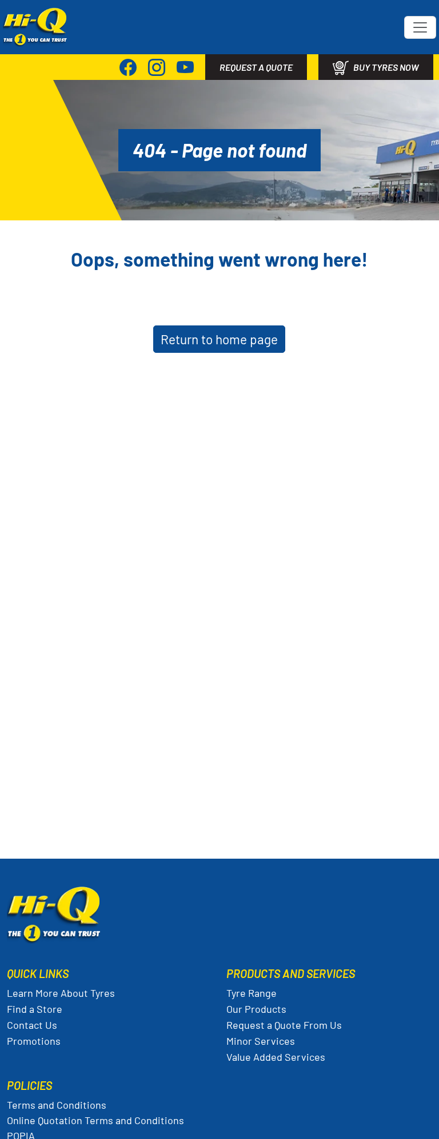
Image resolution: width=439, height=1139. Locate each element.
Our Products (256, 1009)
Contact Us (32, 1025)
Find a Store (34, 1009)
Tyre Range (251, 993)
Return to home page (219, 339)
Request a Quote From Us (284, 1025)
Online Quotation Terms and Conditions (95, 1120)
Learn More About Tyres (61, 993)
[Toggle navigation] (420, 27)
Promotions (34, 1041)
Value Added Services (275, 1057)
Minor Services (260, 1041)
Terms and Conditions (56, 1104)
